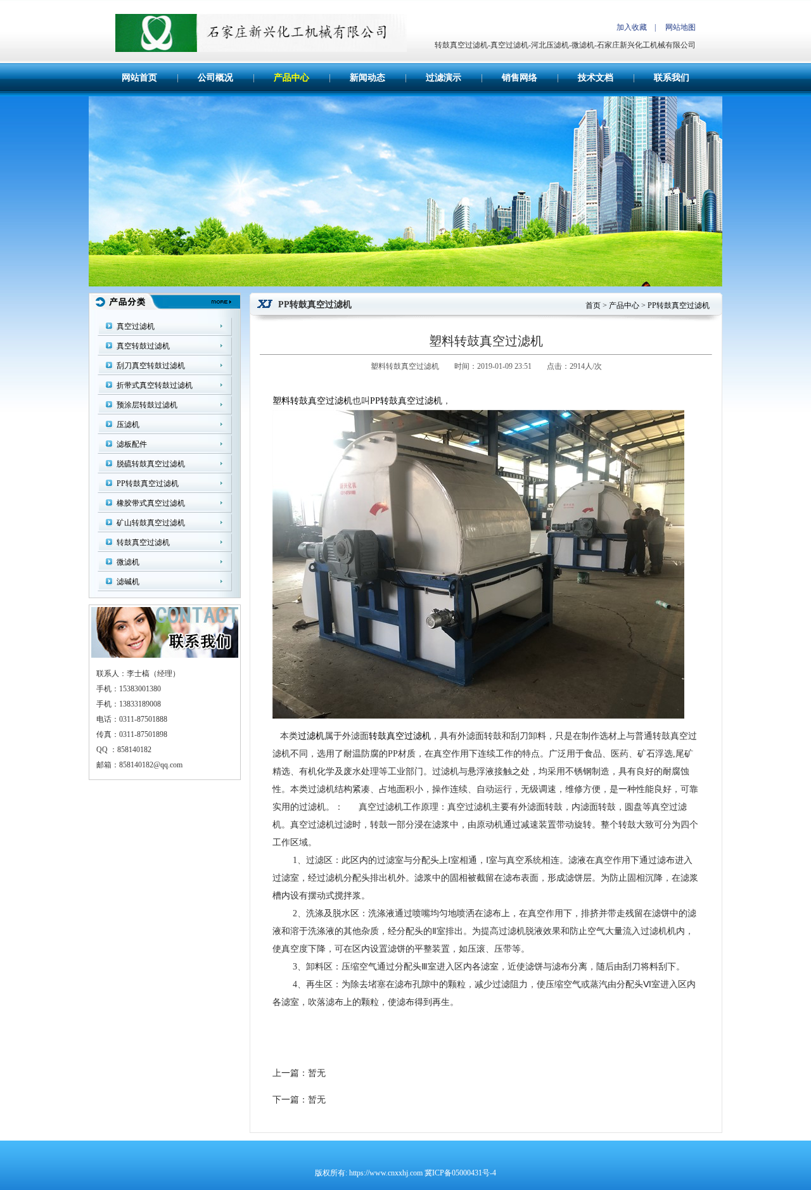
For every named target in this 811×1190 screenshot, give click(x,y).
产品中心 (291, 77)
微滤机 (128, 562)
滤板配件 (132, 444)
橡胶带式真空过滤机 (151, 503)
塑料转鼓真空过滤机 (312, 401)
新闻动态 (367, 77)
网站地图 (680, 27)
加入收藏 (631, 27)
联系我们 (671, 77)
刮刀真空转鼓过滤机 (151, 365)
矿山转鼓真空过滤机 (151, 522)
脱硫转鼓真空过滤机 (151, 463)
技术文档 (595, 77)
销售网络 (519, 77)
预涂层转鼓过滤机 (147, 404)
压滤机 (128, 424)
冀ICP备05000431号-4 (460, 1172)
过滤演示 (443, 77)
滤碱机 (128, 581)
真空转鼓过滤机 (143, 346)
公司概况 (215, 77)
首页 (593, 305)
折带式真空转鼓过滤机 (155, 385)
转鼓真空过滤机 (143, 542)
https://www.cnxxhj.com (386, 1172)
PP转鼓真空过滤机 (148, 483)
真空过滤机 (136, 326)
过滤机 (311, 736)
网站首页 (139, 77)
